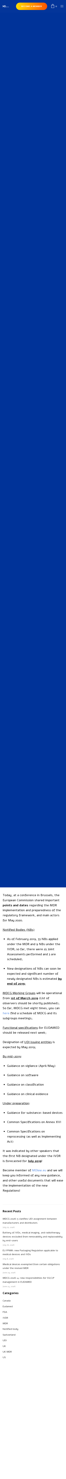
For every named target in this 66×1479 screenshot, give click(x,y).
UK (4, 1346)
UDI (5, 1340)
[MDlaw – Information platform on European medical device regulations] (6, 6)
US (4, 1357)
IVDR (30, 358)
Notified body (10, 1329)
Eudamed (8, 1306)
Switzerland (9, 1334)
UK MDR (7, 1351)
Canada (7, 1300)
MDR (36, 358)
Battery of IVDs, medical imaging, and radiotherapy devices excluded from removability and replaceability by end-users (32, 1236)
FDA (5, 1312)
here (6, 1013)
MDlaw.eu (39, 1170)
